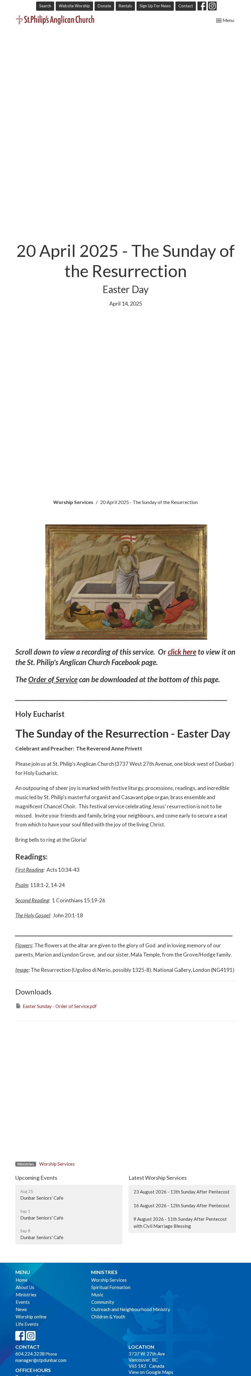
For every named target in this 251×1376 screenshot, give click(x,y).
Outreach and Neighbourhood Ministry (130, 1309)
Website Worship (74, 5)
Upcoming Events (36, 1177)
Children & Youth (108, 1316)
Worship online (31, 1316)
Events (23, 1302)
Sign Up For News (155, 5)
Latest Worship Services (158, 1177)
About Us (25, 1287)
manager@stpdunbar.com (40, 1360)
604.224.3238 (30, 1353)
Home (22, 1280)
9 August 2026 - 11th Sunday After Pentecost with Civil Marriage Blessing (180, 1222)
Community (102, 1302)
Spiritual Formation (110, 1287)
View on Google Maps (151, 1372)
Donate (104, 5)
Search (45, 5)
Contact (185, 5)
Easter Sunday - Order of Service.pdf (60, 1006)
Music (97, 1294)
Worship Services (73, 502)
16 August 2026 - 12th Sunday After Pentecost (181, 1205)
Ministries (26, 1294)
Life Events (27, 1324)
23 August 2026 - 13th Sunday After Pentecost (181, 1191)
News (21, 1309)
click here (182, 651)
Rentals (125, 5)
